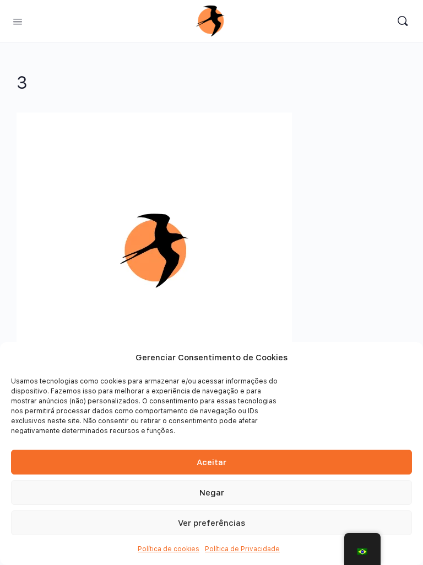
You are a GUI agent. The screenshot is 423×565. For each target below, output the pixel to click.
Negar (211, 493)
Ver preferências (211, 523)
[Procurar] (402, 21)
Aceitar (211, 462)
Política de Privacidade (242, 549)
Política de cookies (168, 549)
